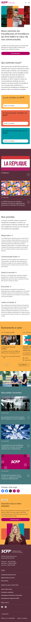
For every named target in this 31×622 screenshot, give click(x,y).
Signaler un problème (22, 618)
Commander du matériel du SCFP (10, 598)
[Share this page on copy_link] (14, 491)
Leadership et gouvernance (8, 575)
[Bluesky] (6, 607)
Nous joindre (4, 581)
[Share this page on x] (10, 491)
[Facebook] (2, 607)
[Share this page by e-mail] (18, 491)
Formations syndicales (7, 592)
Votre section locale (6, 589)
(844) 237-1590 (11, 565)
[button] (2, 364)
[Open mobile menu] (29, 2)
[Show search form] (25, 2)
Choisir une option (9, 106)
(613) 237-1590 (11, 561)
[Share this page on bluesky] (2, 491)
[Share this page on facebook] (6, 491)
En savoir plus (15, 53)
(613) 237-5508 (12, 563)
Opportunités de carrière (8, 578)
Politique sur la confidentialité (8, 618)
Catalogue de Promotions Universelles (11, 595)
